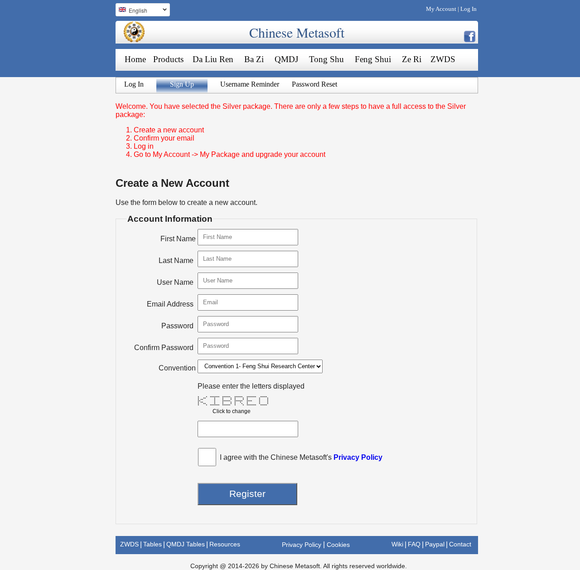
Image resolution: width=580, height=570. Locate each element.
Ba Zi (254, 59)
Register (247, 493)
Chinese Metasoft (296, 32)
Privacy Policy (358, 457)
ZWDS (442, 59)
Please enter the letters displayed (251, 386)
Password (177, 326)
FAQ (414, 544)
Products (168, 59)
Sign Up (182, 84)
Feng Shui (373, 59)
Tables (152, 544)
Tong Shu (326, 59)
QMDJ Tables (185, 544)
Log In (468, 8)
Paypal (435, 544)
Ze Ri (411, 59)
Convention (177, 368)
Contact (460, 544)
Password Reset (314, 84)
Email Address (170, 304)
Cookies (338, 544)
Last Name (176, 260)
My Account (441, 8)
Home (135, 59)
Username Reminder (249, 84)
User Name (175, 282)
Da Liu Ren (213, 59)
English (131, 11)
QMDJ (286, 59)
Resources (224, 544)
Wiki (397, 544)
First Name (178, 239)
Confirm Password (163, 347)
